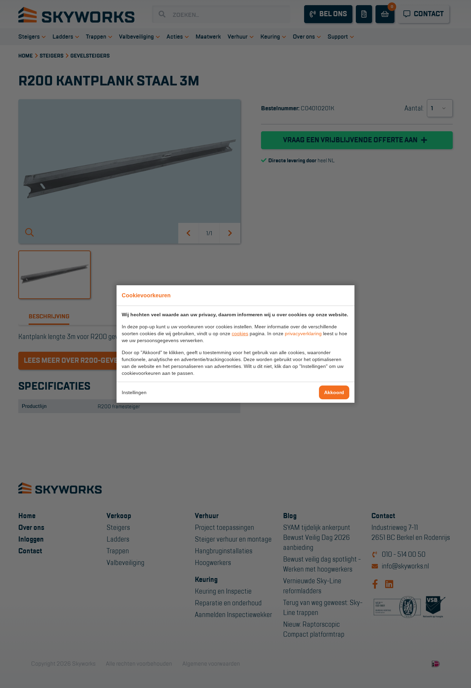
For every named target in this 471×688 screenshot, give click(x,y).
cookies (240, 333)
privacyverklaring (303, 333)
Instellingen (134, 392)
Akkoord (334, 392)
